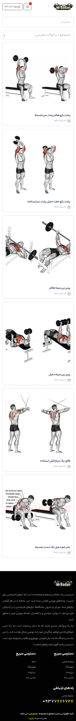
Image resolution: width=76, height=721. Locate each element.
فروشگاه (69, 667)
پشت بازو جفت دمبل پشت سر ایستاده (48, 202)
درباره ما (70, 673)
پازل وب (31, 718)
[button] (28, 7)
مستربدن (65, 22)
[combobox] (38, 35)
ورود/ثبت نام (11, 7)
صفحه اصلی (68, 662)
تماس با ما (69, 678)
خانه (34, 662)
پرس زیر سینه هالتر (59, 288)
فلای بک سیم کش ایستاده (55, 461)
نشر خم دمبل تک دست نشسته (52, 547)
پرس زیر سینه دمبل (59, 374)
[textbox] (38, 35)
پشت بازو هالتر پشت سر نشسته (52, 115)
